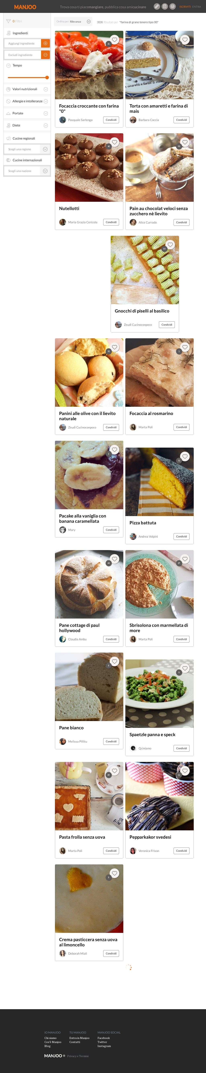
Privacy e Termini (78, 1056)
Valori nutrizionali (24, 89)
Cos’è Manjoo (52, 1042)
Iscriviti (185, 6)
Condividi (111, 119)
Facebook (104, 1038)
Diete (16, 125)
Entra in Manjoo (79, 1038)
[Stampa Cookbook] (172, 6)
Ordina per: (63, 21)
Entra (196, 6)
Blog (47, 1046)
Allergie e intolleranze (27, 101)
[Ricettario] (165, 6)
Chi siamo (50, 1038)
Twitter (102, 1042)
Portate (17, 113)
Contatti (74, 1042)
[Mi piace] (185, 668)
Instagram (104, 1046)
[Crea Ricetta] (157, 6)
